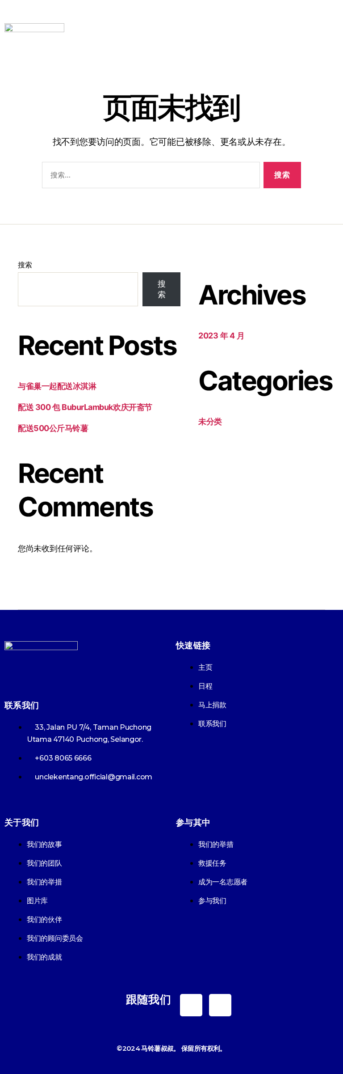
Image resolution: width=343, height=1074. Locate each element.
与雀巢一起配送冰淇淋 (57, 386)
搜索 (25, 264)
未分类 (210, 421)
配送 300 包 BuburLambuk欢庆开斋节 (85, 407)
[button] (331, 35)
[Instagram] (220, 1005)
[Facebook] (191, 1005)
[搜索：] (149, 177)
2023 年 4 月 (221, 335)
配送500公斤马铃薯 (53, 428)
